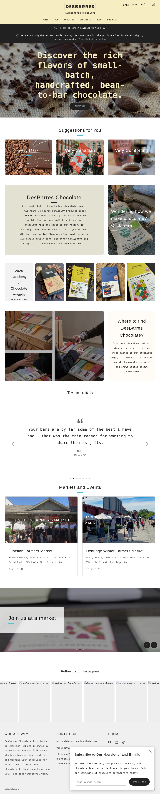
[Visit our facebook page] (109, 742)
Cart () (138, 4)
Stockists (85, 19)
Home (45, 19)
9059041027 (63, 747)
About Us (69, 19)
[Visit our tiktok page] (123, 742)
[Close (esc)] (150, 751)
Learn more (132, 371)
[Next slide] (147, 444)
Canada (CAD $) (12, 789)
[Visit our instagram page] (116, 742)
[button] (70, 478)
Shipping (112, 19)
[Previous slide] (13, 444)
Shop (55, 19)
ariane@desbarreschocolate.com (76, 741)
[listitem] (80, 28)
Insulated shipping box (92, 39)
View (29, 163)
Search (123, 5)
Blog (99, 19)
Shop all (80, 106)
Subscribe (139, 782)
